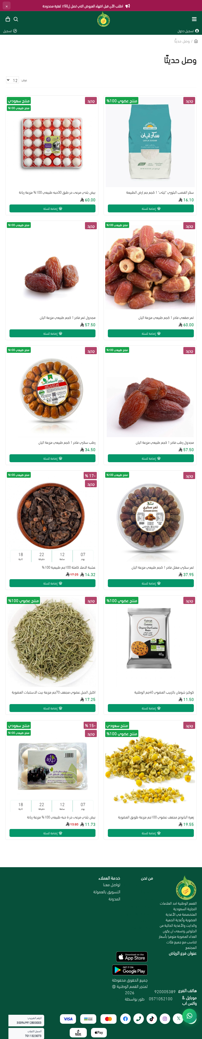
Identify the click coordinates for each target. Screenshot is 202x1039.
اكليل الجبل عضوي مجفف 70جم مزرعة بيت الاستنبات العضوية (53, 692)
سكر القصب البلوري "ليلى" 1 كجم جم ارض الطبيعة (160, 192)
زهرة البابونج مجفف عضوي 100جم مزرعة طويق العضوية (156, 816)
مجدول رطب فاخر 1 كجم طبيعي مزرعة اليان (165, 442)
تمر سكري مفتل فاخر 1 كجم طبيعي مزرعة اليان (163, 567)
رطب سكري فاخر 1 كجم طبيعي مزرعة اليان (66, 442)
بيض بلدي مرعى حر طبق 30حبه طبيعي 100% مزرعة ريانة (57, 192)
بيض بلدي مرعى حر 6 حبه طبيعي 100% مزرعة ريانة (61, 816)
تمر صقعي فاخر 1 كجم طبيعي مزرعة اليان (166, 317)
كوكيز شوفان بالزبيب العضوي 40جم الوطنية (164, 692)
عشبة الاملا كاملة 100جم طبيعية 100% (68, 567)
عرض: (24, 79)
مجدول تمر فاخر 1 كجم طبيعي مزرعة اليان (67, 317)
